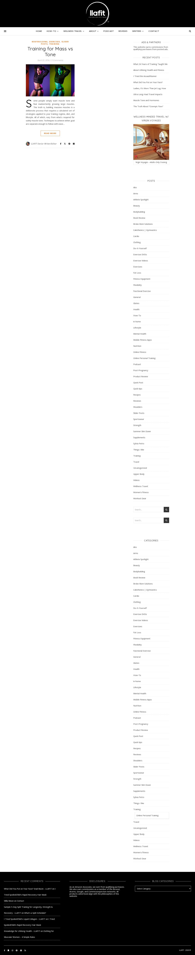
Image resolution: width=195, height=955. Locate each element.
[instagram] (13, 950)
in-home (137, 321)
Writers (136, 31)
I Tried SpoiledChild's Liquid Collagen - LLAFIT (24, 919)
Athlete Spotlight (141, 199)
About (92, 31)
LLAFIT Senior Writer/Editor (44, 143)
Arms (135, 193)
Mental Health (139, 333)
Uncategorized (140, 468)
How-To (51, 31)
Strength (137, 425)
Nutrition (137, 346)
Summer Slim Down (142, 431)
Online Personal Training (144, 358)
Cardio (136, 236)
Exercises (54, 42)
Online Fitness (139, 352)
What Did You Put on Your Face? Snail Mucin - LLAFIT (28, 888)
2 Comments (57, 60)
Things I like (138, 449)
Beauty (136, 205)
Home (39, 31)
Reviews (123, 31)
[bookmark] (8, 950)
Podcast (108, 31)
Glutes (136, 303)
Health (136, 309)
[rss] (25, 950)
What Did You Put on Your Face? (148, 82)
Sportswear (138, 419)
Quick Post (138, 382)
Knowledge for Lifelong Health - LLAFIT (22, 931)
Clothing (137, 242)
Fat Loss (137, 272)
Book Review (139, 218)
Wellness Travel (72, 31)
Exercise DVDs (140, 254)
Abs (135, 187)
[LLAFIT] (97, 13)
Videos (136, 480)
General (136, 297)
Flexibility (137, 285)
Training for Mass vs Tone (50, 51)
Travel (136, 461)
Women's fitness (141, 492)
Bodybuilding (40, 42)
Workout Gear (139, 498)
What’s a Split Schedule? (35, 913)
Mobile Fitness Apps (142, 339)
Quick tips (137, 388)
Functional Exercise (142, 291)
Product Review (140, 376)
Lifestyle (137, 327)
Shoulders (137, 407)
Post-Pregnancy (140, 370)
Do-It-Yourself (140, 248)
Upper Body (138, 474)
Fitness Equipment (141, 278)
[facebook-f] (4, 950)
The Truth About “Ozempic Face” (148, 106)
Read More (50, 133)
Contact (153, 31)
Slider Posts (138, 413)
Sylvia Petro (138, 443)
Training (54, 44)
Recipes (137, 394)
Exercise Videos (140, 260)
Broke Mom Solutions (143, 224)
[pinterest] (17, 950)
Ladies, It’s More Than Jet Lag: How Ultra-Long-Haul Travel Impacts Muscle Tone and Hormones (149, 94)
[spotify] (21, 950)
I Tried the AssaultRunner (145, 76)
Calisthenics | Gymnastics (145, 230)
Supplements (139, 437)
